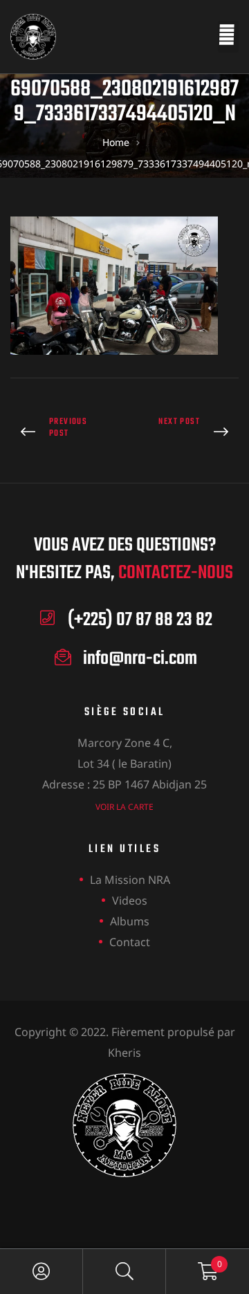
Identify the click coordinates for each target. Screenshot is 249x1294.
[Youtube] (162, 1206)
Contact (129, 942)
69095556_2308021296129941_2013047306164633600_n (185, 432)
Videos (129, 900)
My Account (41, 1271)
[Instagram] (124, 1206)
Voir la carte (124, 807)
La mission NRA (130, 879)
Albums (129, 921)
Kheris (124, 1052)
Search (124, 1271)
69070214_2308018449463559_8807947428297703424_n (64, 432)
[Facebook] (86, 1206)
